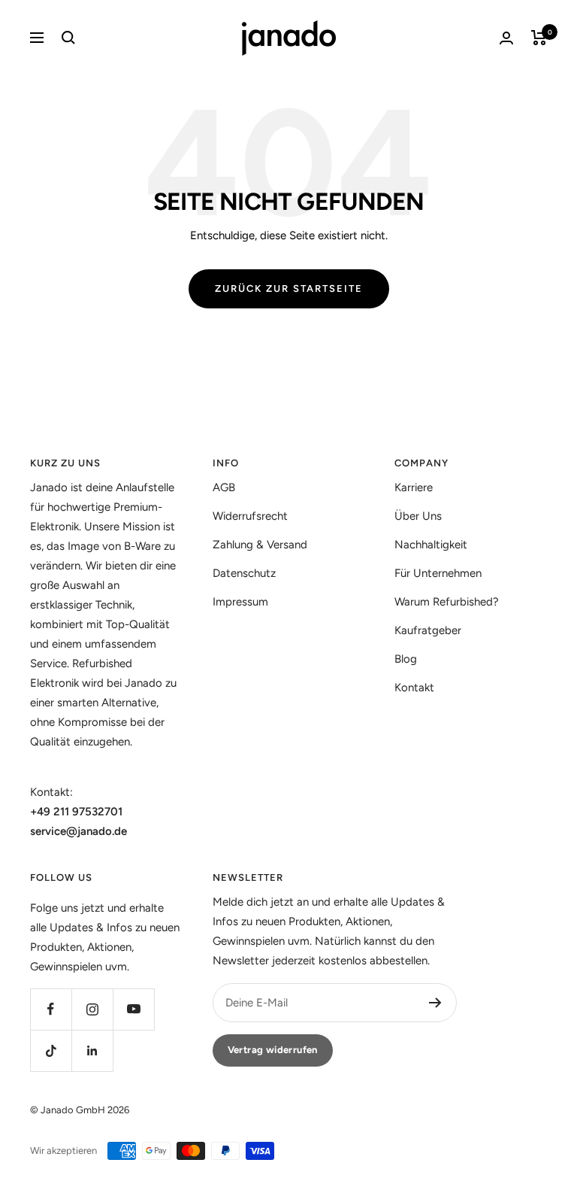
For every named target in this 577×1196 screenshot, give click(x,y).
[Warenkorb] (539, 37)
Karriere (413, 487)
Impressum (240, 602)
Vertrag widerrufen (273, 1049)
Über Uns (418, 516)
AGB (224, 487)
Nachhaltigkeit (430, 544)
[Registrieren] (435, 1002)
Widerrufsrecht (250, 516)
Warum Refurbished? (446, 602)
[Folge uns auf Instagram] (92, 1009)
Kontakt (414, 687)
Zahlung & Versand (260, 544)
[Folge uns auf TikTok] (50, 1050)
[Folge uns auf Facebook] (50, 1009)
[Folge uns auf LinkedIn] (92, 1050)
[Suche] (68, 37)
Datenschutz (244, 573)
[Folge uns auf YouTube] (133, 1009)
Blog (405, 659)
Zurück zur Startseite (289, 288)
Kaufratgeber (427, 630)
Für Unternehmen (438, 573)
